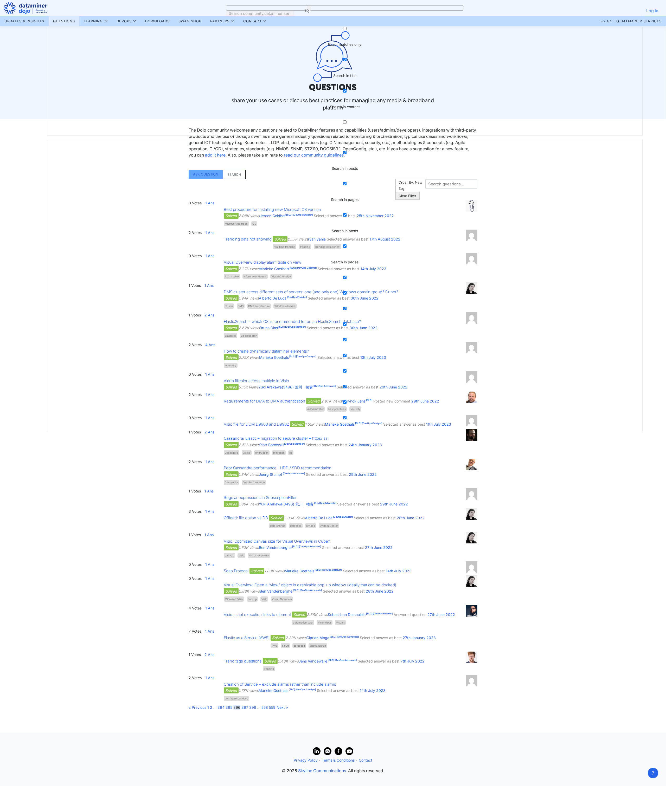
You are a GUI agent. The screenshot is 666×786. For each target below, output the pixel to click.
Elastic (247, 452)
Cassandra (231, 452)
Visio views (324, 622)
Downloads (157, 21)
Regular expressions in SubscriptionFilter (260, 497)
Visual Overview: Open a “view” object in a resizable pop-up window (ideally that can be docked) (310, 584)
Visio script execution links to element (257, 614)
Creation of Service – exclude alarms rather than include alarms (280, 684)
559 (272, 707)
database (296, 525)
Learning (93, 21)
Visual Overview (259, 555)
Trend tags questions (243, 661)
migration (279, 452)
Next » (282, 707)
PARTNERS (219, 21)
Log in (652, 10)
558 (264, 707)
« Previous (197, 707)
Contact (252, 21)
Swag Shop (189, 21)
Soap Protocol (236, 570)
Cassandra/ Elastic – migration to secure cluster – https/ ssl (276, 438)
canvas (229, 555)
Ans (209, 461)
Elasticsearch (318, 645)
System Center (329, 525)
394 (221, 707)
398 (252, 707)
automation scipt (303, 622)
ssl (290, 452)
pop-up (252, 599)
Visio (241, 555)
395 (229, 707)
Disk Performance (254, 482)
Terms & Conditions (338, 760)
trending (269, 668)
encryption (261, 452)
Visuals (340, 622)
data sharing (277, 525)
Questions (64, 21)
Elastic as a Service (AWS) (247, 637)
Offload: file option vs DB (246, 517)
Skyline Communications (322, 770)
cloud (285, 645)
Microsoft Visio (234, 599)
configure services (236, 698)
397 (244, 707)
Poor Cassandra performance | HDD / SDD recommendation (277, 467)
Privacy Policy (306, 760)
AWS (274, 645)
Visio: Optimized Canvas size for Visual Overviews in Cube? (277, 541)
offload (310, 525)
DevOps (124, 21)
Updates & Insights (24, 21)
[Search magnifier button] (309, 8)
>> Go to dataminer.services (631, 21)
